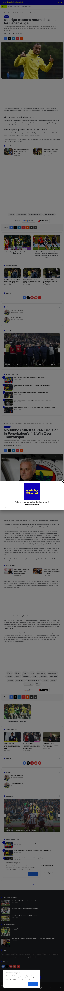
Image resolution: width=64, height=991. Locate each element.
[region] (21, 979)
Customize (11, 984)
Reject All (22, 984)
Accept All (32, 984)
